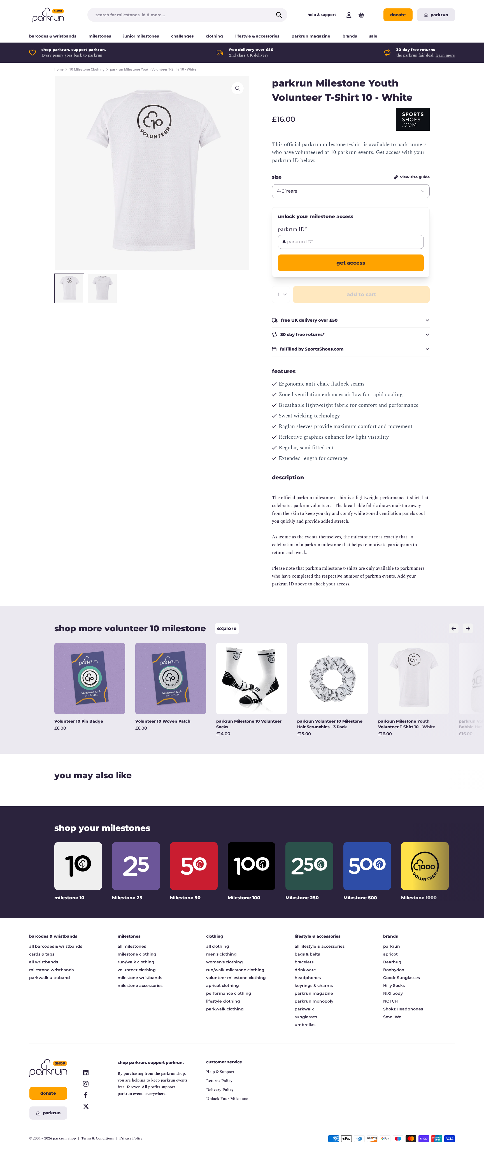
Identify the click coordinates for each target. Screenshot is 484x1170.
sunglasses (306, 1016)
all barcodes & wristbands (55, 946)
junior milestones (141, 36)
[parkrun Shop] (48, 14)
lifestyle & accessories (257, 36)
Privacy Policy (130, 1138)
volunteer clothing (137, 969)
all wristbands (43, 962)
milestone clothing (137, 954)
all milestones (132, 946)
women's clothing (224, 962)
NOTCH (390, 1001)
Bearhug (392, 962)
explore (227, 628)
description (288, 477)
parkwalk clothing (225, 1009)
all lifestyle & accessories (320, 946)
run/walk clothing (136, 962)
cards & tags (41, 954)
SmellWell (393, 1016)
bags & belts (307, 954)
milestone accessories (140, 985)
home (59, 69)
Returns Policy (219, 1081)
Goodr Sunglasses (401, 977)
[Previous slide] (454, 628)
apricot (390, 954)
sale (373, 36)
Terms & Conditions (97, 1138)
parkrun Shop (64, 1138)
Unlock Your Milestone (227, 1099)
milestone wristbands (51, 969)
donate (398, 14)
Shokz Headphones (403, 1009)
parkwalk (304, 1009)
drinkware (305, 969)
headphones (308, 977)
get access (350, 263)
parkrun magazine (311, 36)
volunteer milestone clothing (236, 977)
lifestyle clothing (223, 1001)
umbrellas (305, 1024)
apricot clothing (222, 985)
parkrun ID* (292, 229)
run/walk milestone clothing (235, 969)
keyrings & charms (314, 985)
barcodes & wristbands (52, 36)
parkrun (391, 946)
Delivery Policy (220, 1090)
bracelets (304, 962)
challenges (182, 36)
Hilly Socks (394, 985)
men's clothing (221, 954)
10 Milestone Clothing (86, 69)
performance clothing (228, 993)
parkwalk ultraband (49, 977)
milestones (100, 36)
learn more (445, 55)
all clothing (217, 946)
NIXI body (393, 993)
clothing (214, 36)
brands (350, 36)
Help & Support (220, 1072)
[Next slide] (468, 628)
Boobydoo (393, 969)
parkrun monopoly (314, 1001)
